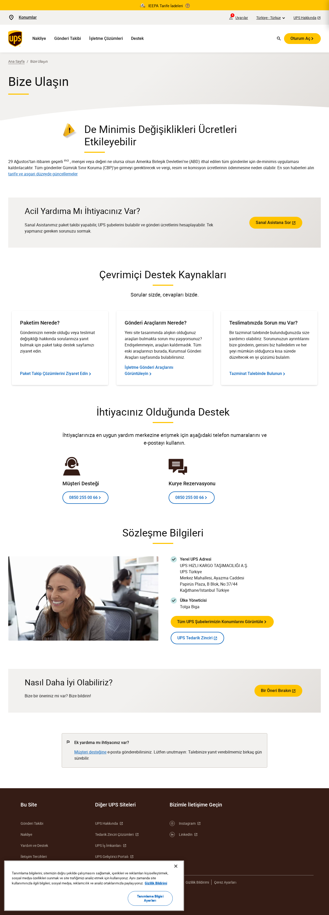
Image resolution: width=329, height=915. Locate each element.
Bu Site (29, 805)
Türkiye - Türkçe (268, 17)
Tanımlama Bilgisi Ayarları (150, 898)
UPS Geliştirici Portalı (112, 856)
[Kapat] (175, 866)
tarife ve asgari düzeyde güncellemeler (43, 174)
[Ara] (279, 38)
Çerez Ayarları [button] (225, 882)
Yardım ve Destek (34, 845)
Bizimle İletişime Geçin (196, 805)
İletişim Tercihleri (34, 856)
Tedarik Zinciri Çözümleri (114, 834)
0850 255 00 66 (83, 497)
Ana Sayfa (16, 61)
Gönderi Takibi (67, 38)
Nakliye (39, 38)
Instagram (187, 823)
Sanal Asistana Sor (273, 222)
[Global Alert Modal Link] (188, 5)
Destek (137, 38)
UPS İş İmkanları (108, 845)
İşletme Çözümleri (106, 38)
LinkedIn (186, 834)
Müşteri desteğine (90, 752)
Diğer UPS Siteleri (115, 805)
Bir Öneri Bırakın (276, 690)
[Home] (16, 38)
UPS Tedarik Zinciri (195, 637)
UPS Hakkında (305, 17)
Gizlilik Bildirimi (197, 882)
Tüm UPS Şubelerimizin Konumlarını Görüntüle (220, 621)
